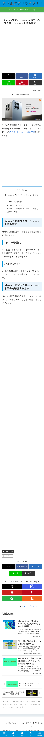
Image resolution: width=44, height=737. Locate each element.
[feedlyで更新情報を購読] (12, 598)
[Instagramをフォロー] (32, 586)
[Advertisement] (22, 49)
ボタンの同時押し (16, 202)
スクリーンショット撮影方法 (22, 132)
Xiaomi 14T (8, 556)
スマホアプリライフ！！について (32, 724)
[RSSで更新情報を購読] (32, 598)
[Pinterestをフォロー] (32, 592)
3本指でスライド (15, 205)
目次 (19, 190)
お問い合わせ (11, 723)
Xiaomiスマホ (9, 551)
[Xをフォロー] (12, 586)
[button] (35, 82)
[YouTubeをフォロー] (12, 592)
